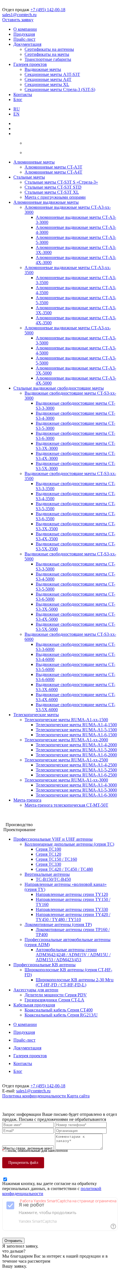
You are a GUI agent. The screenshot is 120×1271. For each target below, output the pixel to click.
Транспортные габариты (48, 59)
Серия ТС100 (48, 849)
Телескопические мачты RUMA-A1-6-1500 (76, 734)
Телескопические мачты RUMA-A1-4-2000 (76, 744)
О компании (25, 29)
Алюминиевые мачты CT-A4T (53, 172)
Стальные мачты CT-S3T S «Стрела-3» (61, 182)
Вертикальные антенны (47, 874)
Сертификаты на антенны (49, 49)
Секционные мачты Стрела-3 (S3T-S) (60, 89)
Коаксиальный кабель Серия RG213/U (61, 1015)
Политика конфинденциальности (34, 1095)
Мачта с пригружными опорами (55, 197)
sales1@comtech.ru (19, 14)
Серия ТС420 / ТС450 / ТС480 (64, 869)
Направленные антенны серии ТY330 (72, 909)
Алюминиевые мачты (34, 162)
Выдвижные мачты (43, 69)
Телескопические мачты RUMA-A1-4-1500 (76, 724)
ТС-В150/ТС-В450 (53, 879)
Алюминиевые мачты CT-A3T (53, 167)
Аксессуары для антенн (35, 989)
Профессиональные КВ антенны (44, 964)
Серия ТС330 (48, 864)
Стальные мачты (29, 177)
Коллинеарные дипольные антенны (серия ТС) (69, 844)
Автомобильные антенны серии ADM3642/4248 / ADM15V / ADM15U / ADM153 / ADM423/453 (73, 954)
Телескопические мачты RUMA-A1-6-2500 (76, 775)
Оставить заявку (17, 19)
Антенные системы (20, 819)
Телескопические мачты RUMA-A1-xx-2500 (66, 759)
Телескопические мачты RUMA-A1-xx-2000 (66, 739)
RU (16, 109)
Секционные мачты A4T (48, 79)
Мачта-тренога (27, 800)
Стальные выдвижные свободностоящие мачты (58, 388)
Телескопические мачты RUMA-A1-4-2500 (76, 764)
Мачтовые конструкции (24, 814)
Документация (27, 44)
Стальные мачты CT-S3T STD (53, 187)
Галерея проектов (30, 64)
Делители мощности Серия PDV (56, 994)
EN (16, 114)
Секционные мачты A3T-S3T (52, 74)
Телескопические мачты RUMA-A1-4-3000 (76, 785)
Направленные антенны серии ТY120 (72, 894)
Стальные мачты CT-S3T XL (52, 192)
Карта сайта (78, 1095)
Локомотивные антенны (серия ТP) (58, 924)
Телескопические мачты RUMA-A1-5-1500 (76, 729)
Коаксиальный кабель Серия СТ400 (59, 1010)
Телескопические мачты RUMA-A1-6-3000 (76, 795)
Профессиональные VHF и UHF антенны (53, 839)
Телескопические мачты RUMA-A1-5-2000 (76, 749)
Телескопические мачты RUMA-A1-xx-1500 (66, 719)
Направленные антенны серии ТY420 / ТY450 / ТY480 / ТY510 (73, 917)
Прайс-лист (24, 39)
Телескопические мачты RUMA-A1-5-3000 (76, 790)
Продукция (24, 34)
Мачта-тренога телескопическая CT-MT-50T (66, 805)
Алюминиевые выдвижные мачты (46, 202)
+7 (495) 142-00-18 (47, 9)
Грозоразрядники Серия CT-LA (54, 999)
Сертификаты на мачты (47, 54)
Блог (17, 99)
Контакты (22, 94)
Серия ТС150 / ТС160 (56, 859)
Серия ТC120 (48, 854)
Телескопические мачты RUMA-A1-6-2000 (76, 754)
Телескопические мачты (36, 714)
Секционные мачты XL (47, 84)
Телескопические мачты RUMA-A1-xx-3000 (66, 780)
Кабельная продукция (34, 1005)
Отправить (13, 1241)
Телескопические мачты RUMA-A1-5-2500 (76, 770)
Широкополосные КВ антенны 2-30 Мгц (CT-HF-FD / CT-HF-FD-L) (75, 982)
